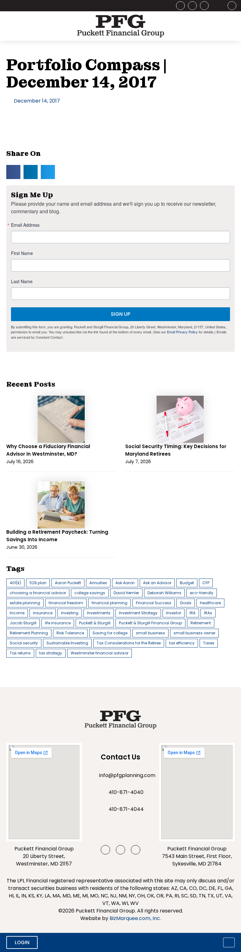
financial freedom (66, 603)
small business (150, 633)
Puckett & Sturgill (94, 623)
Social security (24, 643)
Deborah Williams (164, 592)
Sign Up (120, 314)
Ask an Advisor (157, 582)
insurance (42, 613)
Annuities (98, 582)
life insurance (58, 623)
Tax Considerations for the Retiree (129, 643)
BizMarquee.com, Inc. (135, 918)
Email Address (25, 225)
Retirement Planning (29, 633)
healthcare (210, 603)
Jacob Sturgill (23, 623)
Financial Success (153, 603)
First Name (22, 253)
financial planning (109, 603)
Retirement (200, 623)
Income (17, 613)
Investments (98, 613)
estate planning (25, 603)
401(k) (15, 582)
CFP (205, 582)
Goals (185, 603)
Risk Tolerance (70, 633)
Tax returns (20, 653)
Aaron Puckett (68, 582)
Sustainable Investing (67, 643)
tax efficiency (182, 643)
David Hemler (126, 592)
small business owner (194, 633)
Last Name (22, 281)
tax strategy (50, 653)
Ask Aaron (125, 582)
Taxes (208, 643)
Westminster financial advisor (99, 653)
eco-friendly (201, 592)
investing (69, 613)
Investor (173, 613)
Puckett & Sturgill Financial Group (150, 623)
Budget (187, 582)
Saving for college (110, 633)
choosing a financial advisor (38, 592)
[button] (13, 172)
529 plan (37, 582)
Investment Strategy (138, 613)
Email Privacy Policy (182, 331)
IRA (192, 613)
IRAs (208, 613)
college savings (89, 592)
